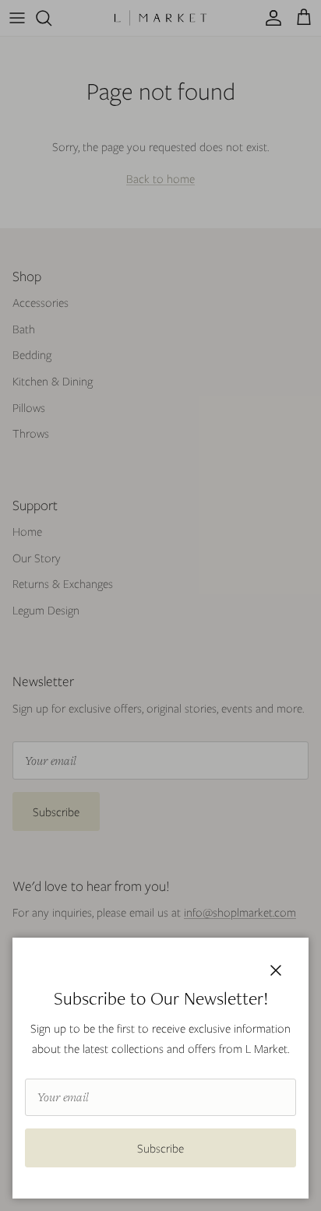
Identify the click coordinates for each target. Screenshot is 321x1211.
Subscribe (160, 1148)
